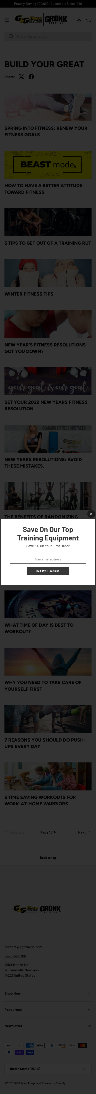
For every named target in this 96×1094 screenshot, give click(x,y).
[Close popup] (91, 514)
